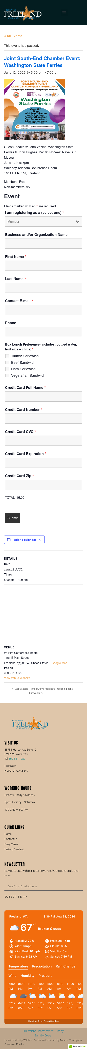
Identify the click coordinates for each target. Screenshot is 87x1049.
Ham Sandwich (23, 369)
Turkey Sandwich (25, 356)
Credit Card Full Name (25, 387)
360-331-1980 (16, 758)
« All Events (13, 35)
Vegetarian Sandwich (28, 375)
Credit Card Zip (19, 476)
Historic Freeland (14, 849)
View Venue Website (17, 678)
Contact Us (11, 839)
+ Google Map (58, 663)
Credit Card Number (23, 409)
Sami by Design (43, 1035)
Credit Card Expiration (25, 454)
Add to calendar (25, 540)
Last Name (15, 279)
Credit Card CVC (20, 432)
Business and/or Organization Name (36, 234)
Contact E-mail (19, 301)
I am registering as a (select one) (34, 212)
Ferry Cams (11, 844)
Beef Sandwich (23, 362)
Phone (10, 323)
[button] (64, 12)
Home (8, 834)
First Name (15, 257)
